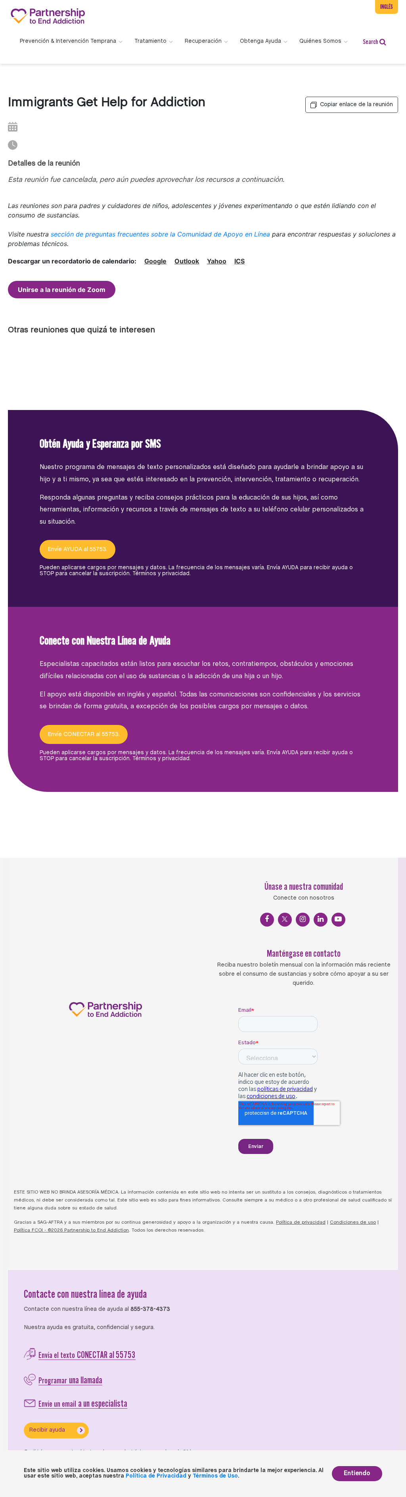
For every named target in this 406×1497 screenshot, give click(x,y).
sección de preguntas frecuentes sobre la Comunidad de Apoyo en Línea (160, 234)
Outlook (186, 261)
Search (370, 41)
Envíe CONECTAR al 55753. (84, 734)
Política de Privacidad (156, 1476)
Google (155, 261)
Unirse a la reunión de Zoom (61, 290)
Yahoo (216, 261)
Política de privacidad (301, 1222)
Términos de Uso (215, 1476)
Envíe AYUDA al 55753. (77, 549)
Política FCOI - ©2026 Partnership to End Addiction (71, 1230)
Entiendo (357, 1473)
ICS (239, 261)
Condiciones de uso (353, 1222)
